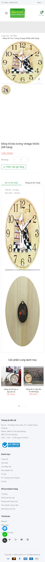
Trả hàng (4, 494)
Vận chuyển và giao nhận (9, 505)
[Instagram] (15, 539)
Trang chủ (5, 36)
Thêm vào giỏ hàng (15, 167)
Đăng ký (4, 521)
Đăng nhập (5, 525)
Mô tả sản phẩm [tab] (11, 183)
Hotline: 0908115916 (11, 2)
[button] (41, 13)
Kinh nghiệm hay (7, 470)
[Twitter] (9, 539)
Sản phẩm (13, 36)
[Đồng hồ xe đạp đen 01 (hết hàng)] (34, 376)
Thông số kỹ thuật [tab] (32, 183)
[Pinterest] (27, 539)
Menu (39, 2)
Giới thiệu (4, 463)
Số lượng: (5, 160)
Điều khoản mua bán (8, 509)
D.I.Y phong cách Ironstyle (10, 478)
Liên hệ (3, 481)
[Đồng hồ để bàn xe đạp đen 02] (11, 376)
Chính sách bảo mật (8, 498)
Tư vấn (3, 474)
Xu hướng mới (6, 467)
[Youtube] (21, 539)
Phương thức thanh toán (9, 501)
